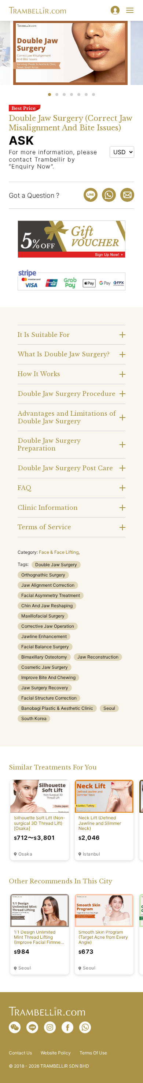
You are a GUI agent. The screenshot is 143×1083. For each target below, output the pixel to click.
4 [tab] (71, 94)
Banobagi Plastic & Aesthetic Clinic (57, 708)
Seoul (109, 708)
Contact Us (20, 1053)
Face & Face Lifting (58, 552)
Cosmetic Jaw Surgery (44, 667)
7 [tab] (93, 94)
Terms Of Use (93, 1053)
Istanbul (91, 854)
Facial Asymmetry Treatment (50, 595)
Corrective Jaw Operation (47, 626)
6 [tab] (86, 94)
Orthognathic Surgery (43, 575)
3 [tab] (64, 94)
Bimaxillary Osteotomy (44, 657)
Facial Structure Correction (49, 698)
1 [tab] (49, 94)
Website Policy (56, 1053)
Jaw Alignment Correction (47, 585)
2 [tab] (56, 94)
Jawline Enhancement (44, 636)
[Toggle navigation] (129, 10)
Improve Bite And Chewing (48, 677)
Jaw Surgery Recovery (44, 687)
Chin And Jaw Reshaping (47, 605)
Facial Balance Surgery (45, 646)
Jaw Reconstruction (97, 657)
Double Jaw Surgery (56, 564)
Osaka (25, 854)
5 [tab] (78, 94)
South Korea (34, 718)
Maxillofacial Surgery (43, 616)
